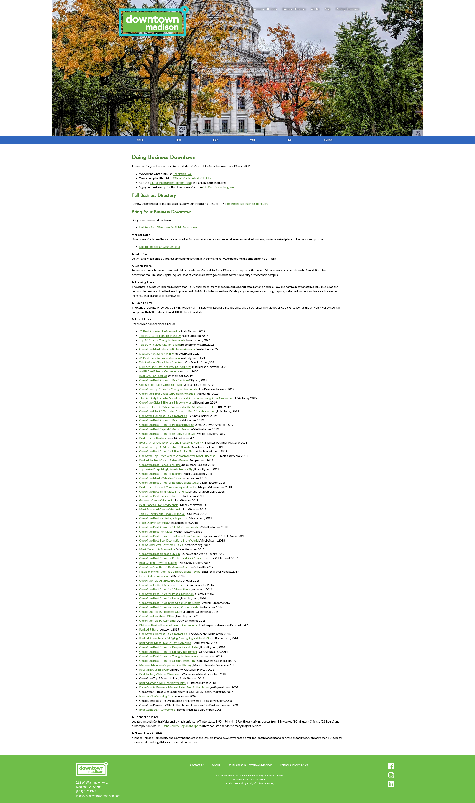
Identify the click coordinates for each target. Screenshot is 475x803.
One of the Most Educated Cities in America (167, 349)
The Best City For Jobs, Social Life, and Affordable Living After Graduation (186, 398)
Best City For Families (153, 375)
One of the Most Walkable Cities (160, 478)
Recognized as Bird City (154, 669)
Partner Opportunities (294, 764)
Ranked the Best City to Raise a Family (163, 460)
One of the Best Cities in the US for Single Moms (169, 602)
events (328, 139)
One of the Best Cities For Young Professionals (168, 607)
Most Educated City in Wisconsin (160, 509)
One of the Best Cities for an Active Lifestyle (167, 433)
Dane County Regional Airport (182, 726)
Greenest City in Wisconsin (156, 500)
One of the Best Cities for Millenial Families (166, 451)
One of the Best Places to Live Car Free (164, 380)
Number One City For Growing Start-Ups (165, 366)
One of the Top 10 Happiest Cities (160, 611)
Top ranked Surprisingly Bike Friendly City (166, 469)
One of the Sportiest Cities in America (163, 567)
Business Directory (294, 9)
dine (178, 139)
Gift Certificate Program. (218, 187)
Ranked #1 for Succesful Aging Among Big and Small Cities (176, 638)
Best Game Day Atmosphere (157, 709)
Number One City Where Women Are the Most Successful (176, 407)
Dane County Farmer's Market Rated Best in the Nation (174, 687)
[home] (154, 21)
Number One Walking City (156, 696)
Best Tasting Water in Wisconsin (159, 674)
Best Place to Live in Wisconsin (158, 504)
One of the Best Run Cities (155, 531)
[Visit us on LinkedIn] (391, 784)
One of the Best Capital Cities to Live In (164, 429)
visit (252, 139)
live (289, 139)
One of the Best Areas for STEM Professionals (168, 527)
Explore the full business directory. (246, 203)
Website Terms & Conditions (249, 779)
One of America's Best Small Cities (161, 545)
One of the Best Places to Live (158, 420)
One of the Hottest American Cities (161, 585)
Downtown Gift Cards (263, 9)
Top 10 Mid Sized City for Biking (160, 344)
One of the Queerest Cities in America (163, 634)
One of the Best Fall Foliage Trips (160, 518)
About (216, 764)
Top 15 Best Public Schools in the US (162, 513)
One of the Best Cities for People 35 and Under (169, 647)
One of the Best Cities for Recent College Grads (169, 482)
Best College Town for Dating (158, 562)
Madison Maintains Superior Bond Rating (165, 665)
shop (140, 139)
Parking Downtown (347, 9)
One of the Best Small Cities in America (164, 491)
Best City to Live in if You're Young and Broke (167, 487)
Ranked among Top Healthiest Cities (162, 682)
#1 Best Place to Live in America (159, 331)
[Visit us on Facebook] (391, 766)
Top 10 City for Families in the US (160, 335)
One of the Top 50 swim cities (158, 620)
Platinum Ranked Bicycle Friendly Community (168, 625)
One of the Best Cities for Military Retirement (168, 651)
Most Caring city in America (157, 549)
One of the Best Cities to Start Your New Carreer (170, 536)
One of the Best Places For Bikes (160, 464)
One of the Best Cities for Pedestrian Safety (166, 424)
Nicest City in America (153, 522)
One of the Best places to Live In (159, 553)
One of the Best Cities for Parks (159, 598)
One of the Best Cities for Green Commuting (167, 660)
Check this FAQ (182, 173)
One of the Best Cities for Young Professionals (168, 656)
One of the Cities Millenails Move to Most (166, 402)
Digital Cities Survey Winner (157, 353)
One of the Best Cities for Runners (160, 473)
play (215, 139)
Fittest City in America (153, 576)
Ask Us (315, 9)
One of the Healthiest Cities (156, 616)
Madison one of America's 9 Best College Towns (169, 571)
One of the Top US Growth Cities (160, 580)
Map (327, 9)
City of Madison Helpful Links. (192, 178)
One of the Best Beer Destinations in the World (169, 540)
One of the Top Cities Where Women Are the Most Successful (178, 456)
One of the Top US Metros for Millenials (164, 447)
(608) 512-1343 (86, 791)
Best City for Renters (152, 438)
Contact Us (197, 764)
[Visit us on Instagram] (391, 775)
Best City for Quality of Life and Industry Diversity (171, 442)
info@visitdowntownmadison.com (98, 795)
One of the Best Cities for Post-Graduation (166, 593)
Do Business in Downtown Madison (249, 764)
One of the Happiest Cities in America (163, 415)
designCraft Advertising (260, 783)
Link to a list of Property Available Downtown (168, 227)
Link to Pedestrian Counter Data (170, 182)
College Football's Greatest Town (160, 384)
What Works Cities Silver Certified (161, 362)
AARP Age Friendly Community (159, 371)
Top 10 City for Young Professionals (162, 340)
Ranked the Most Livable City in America (165, 642)
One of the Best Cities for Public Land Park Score (170, 558)
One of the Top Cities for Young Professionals (168, 389)
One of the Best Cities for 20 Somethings (165, 589)
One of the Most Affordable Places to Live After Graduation (177, 411)
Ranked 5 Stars (148, 629)
